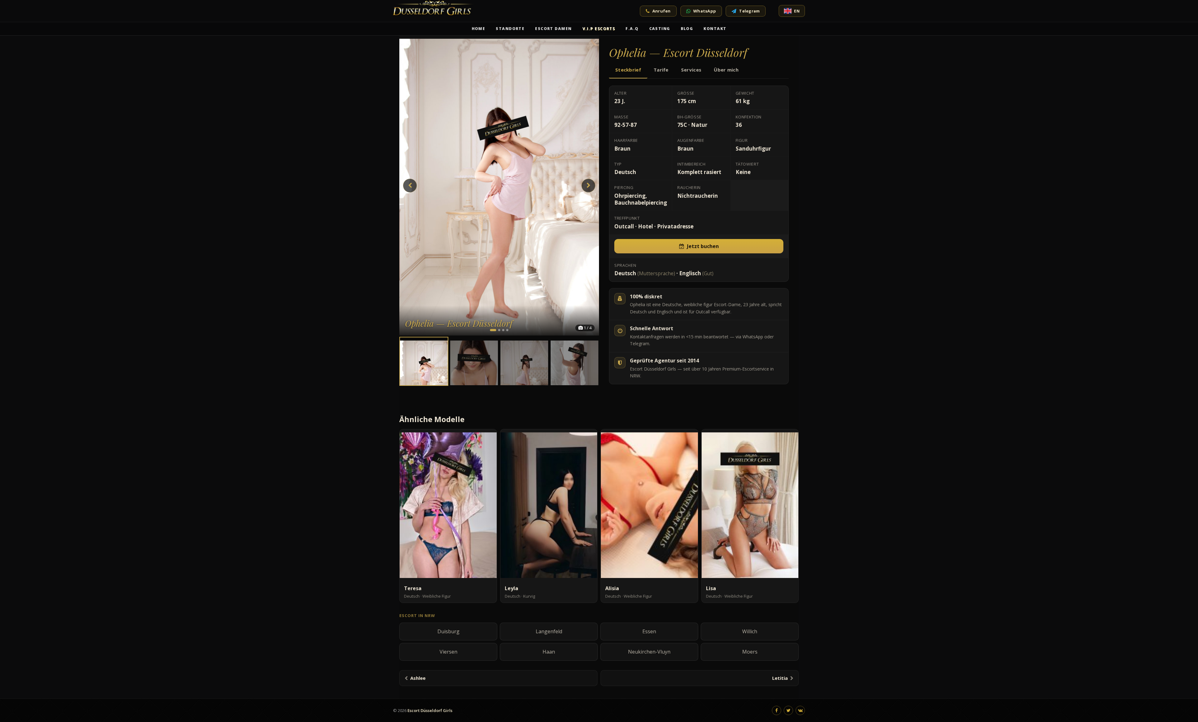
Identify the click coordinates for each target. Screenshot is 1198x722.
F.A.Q (632, 28)
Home (478, 28)
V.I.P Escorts (598, 28)
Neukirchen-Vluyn (649, 651)
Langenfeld (549, 631)
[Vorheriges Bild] (410, 185)
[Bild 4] (507, 330)
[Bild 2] (499, 330)
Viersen (448, 651)
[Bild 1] (493, 330)
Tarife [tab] (661, 70)
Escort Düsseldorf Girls (429, 710)
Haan (549, 651)
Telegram (749, 11)
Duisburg (448, 631)
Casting (659, 28)
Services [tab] (691, 70)
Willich (749, 631)
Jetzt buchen (703, 246)
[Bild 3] (503, 330)
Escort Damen (553, 28)
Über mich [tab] (726, 70)
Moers (749, 651)
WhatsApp (704, 11)
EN (797, 11)
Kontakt (715, 28)
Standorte (510, 28)
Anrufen (661, 11)
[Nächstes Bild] (588, 185)
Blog (687, 28)
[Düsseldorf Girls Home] (435, 10)
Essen (649, 631)
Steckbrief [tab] (628, 70)
